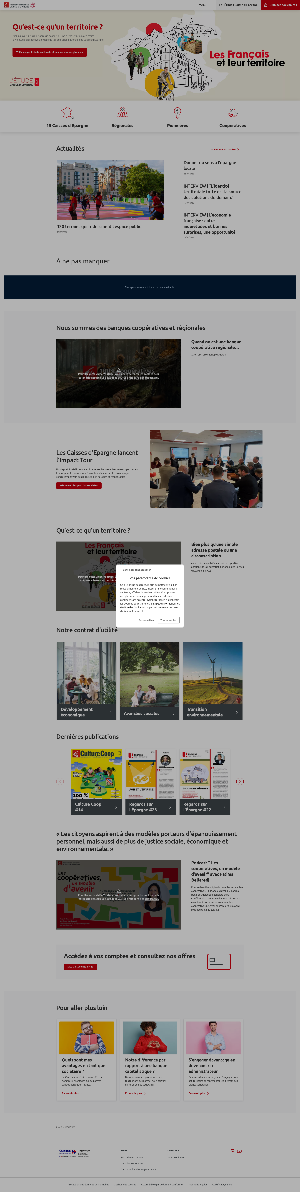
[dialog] (150, 596)
